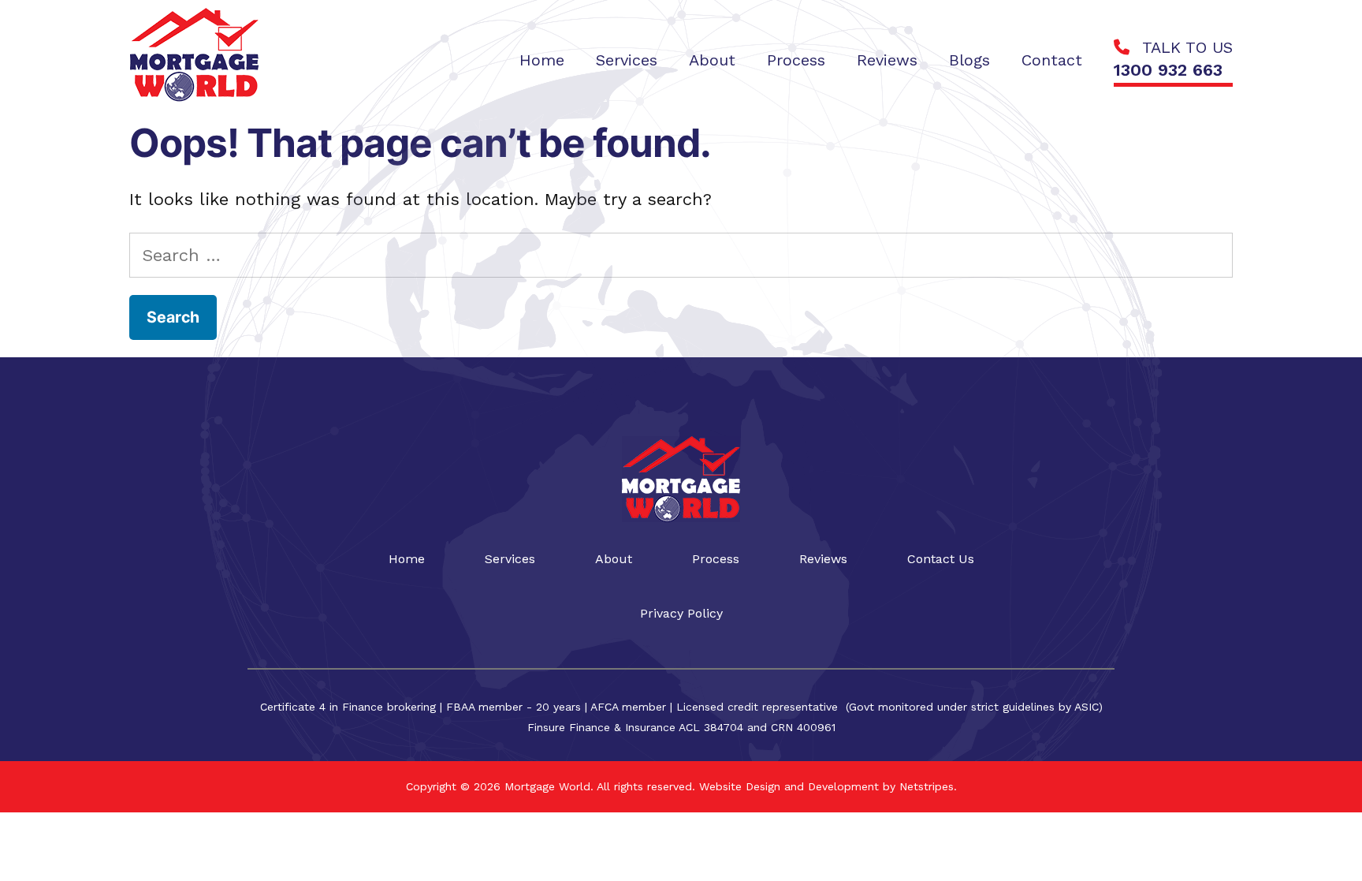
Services (510, 558)
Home (407, 558)
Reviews (823, 558)
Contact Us (940, 558)
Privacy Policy (681, 613)
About (613, 558)
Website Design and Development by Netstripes (824, 786)
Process (715, 558)
